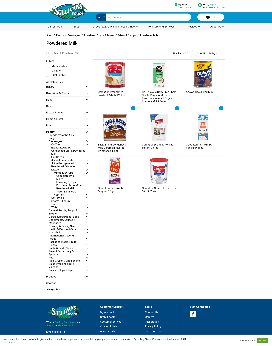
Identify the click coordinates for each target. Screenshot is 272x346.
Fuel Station (152, 321)
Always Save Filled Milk (199, 91)
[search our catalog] (109, 17)
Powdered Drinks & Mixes (99, 35)
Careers (149, 317)
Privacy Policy (153, 326)
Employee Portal (55, 331)
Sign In (213, 4)
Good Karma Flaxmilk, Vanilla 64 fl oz (199, 146)
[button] (86, 87)
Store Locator (108, 317)
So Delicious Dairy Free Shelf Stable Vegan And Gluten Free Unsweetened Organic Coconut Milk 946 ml (159, 96)
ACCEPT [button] (262, 340)
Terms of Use (153, 331)
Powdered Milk (149, 35)
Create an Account (216, 7)
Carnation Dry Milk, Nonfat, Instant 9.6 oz (157, 146)
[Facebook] (193, 314)
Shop (49, 35)
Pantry (60, 35)
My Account (107, 312)
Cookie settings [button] (247, 340)
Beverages (74, 35)
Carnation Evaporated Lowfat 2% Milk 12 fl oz (112, 93)
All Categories (54, 82)
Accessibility (107, 331)
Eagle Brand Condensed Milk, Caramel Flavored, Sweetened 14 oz (112, 147)
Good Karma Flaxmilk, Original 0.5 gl (111, 190)
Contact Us (151, 312)
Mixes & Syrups (127, 35)
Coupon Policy (108, 326)
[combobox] (101, 17)
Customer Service (110, 321)
